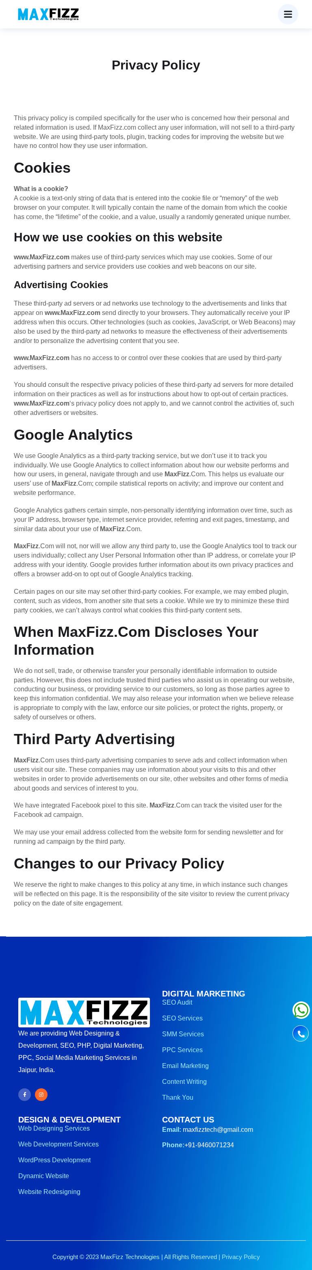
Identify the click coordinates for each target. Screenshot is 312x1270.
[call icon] (300, 1034)
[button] (288, 14)
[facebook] (24, 1094)
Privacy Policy (241, 1256)
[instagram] (41, 1094)
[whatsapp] (301, 1014)
